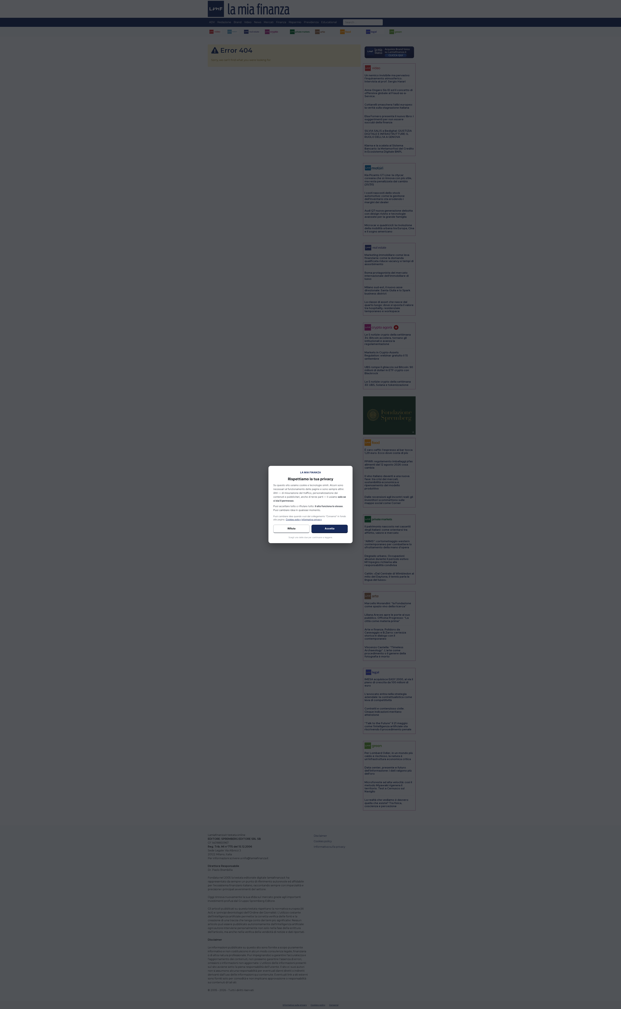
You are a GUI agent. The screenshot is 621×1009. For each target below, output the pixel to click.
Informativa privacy (311, 519)
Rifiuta (291, 528)
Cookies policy (293, 519)
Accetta (329, 528)
